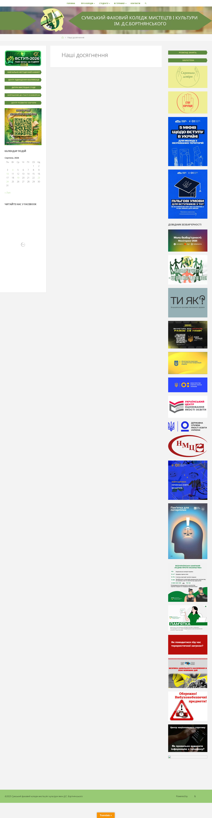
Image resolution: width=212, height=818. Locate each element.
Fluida (191, 796)
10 (7, 173)
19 (18, 177)
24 (7, 181)
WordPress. (201, 796)
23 (39, 177)
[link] (145, 3)
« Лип (8, 192)
